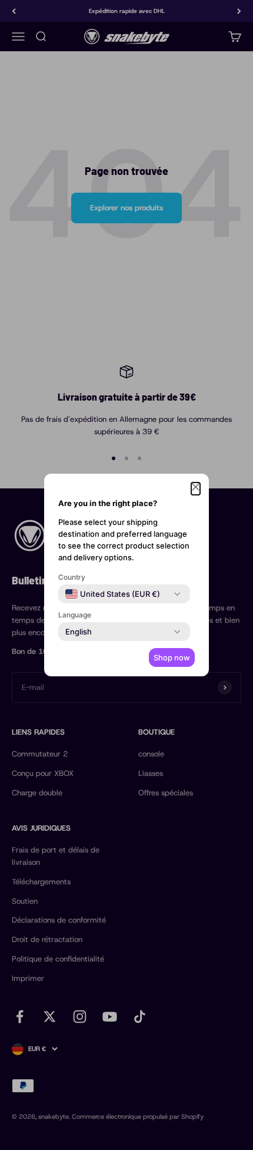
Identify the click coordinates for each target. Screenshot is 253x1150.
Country (71, 577)
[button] (195, 489)
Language (74, 614)
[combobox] (112, 594)
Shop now (172, 657)
